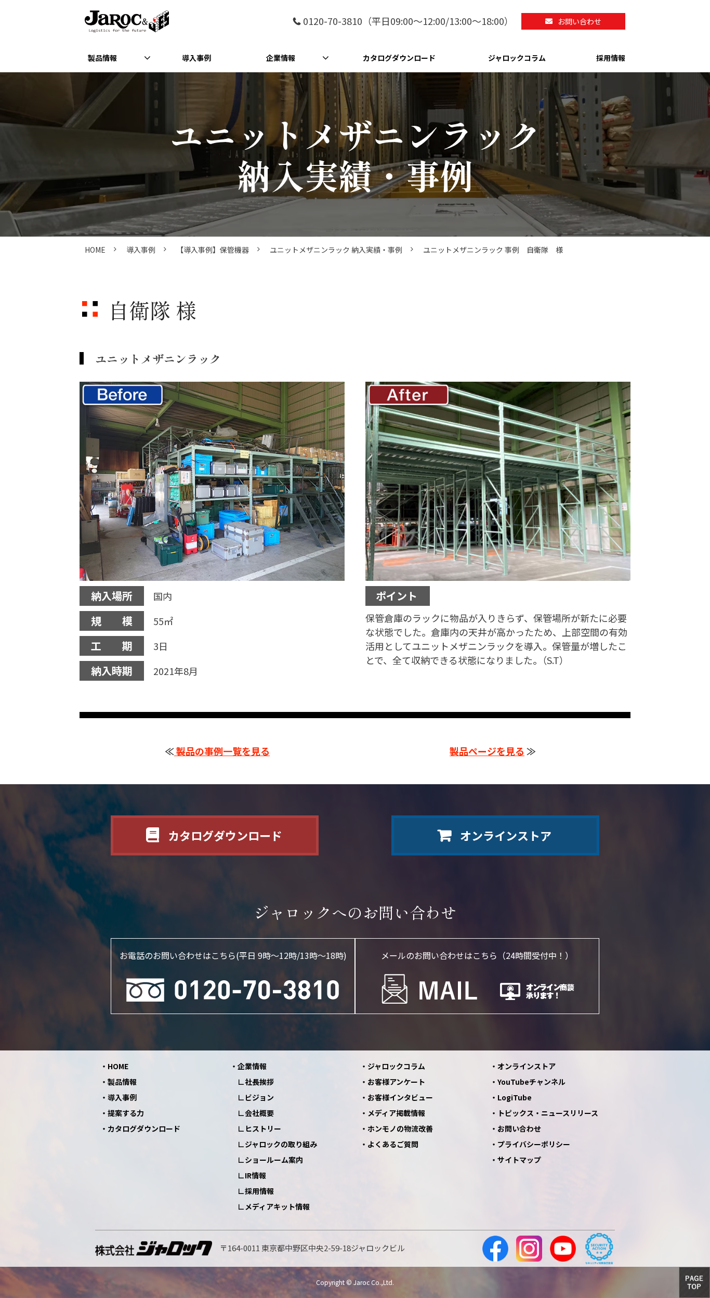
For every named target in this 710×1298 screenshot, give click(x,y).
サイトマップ (519, 1159)
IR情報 (255, 1175)
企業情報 (280, 58)
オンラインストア (505, 835)
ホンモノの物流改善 (400, 1128)
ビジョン (259, 1097)
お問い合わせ (579, 21)
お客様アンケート (396, 1081)
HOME (95, 249)
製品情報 (102, 58)
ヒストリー (263, 1128)
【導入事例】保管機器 (212, 249)
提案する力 (126, 1113)
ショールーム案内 (274, 1159)
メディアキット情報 (277, 1206)
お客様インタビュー (400, 1097)
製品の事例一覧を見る (222, 751)
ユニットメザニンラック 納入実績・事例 (336, 249)
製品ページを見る (487, 751)
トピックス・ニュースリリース (547, 1113)
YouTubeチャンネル (531, 1081)
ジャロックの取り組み (281, 1144)
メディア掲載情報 (396, 1113)
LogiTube (514, 1097)
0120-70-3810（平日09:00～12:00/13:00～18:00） (408, 22)
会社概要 (259, 1113)
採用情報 (610, 58)
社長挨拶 (259, 1081)
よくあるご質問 (392, 1144)
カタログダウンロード (399, 58)
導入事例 (196, 58)
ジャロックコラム (517, 58)
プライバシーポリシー (533, 1144)
